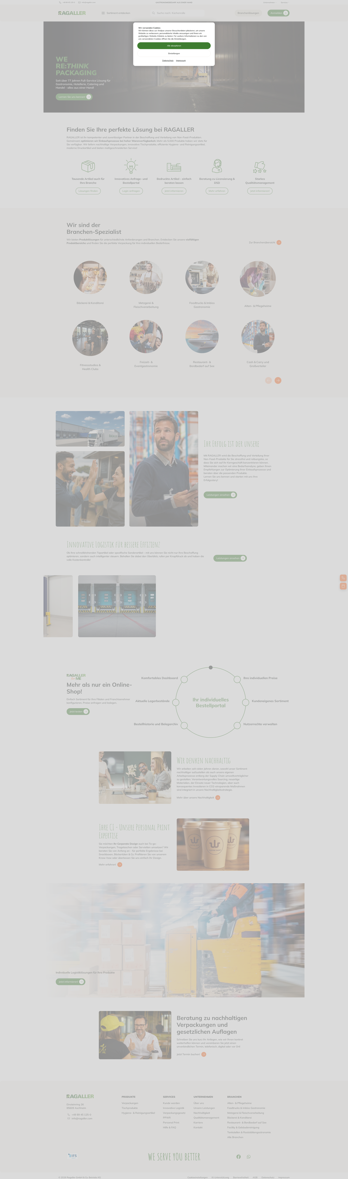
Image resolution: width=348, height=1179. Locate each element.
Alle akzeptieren (174, 45)
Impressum (181, 60)
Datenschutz (167, 60)
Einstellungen (174, 53)
